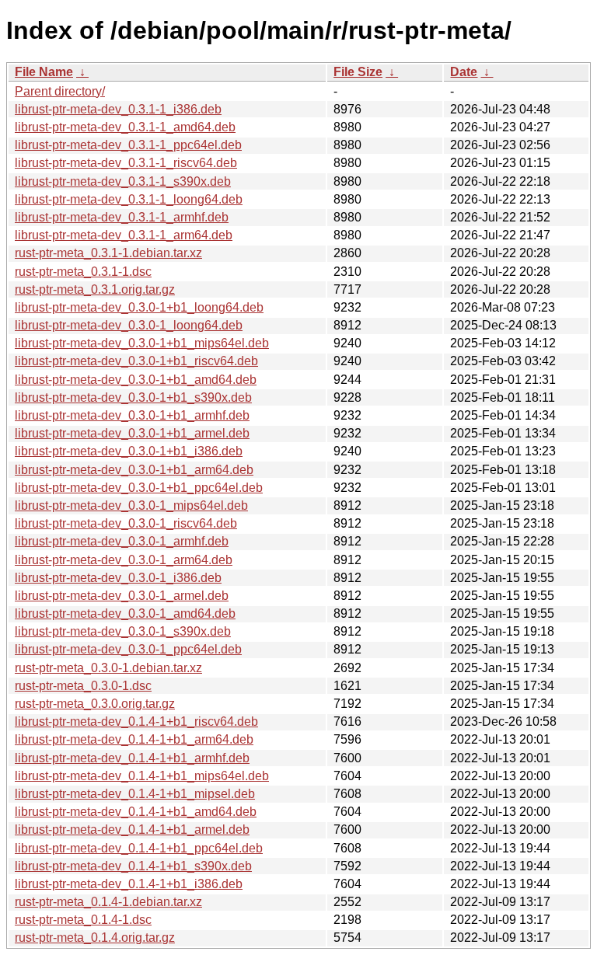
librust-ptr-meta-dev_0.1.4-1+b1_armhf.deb (132, 758)
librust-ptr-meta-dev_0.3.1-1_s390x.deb (123, 181)
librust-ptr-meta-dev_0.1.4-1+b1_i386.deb (129, 884)
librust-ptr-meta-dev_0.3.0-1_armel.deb (122, 595)
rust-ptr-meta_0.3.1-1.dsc (83, 271)
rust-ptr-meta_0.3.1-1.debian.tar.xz (108, 253)
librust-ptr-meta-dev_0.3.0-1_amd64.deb (125, 613)
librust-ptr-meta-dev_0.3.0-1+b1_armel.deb (132, 433)
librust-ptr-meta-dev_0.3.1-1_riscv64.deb (126, 162)
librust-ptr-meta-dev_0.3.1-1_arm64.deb (123, 235)
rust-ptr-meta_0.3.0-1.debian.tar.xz (108, 667)
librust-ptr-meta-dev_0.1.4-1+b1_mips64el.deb (142, 775)
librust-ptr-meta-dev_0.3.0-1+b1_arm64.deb (134, 469)
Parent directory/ (60, 91)
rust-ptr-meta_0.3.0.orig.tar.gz (95, 703)
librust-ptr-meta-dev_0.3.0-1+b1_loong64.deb (139, 307)
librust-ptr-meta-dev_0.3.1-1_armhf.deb (122, 217)
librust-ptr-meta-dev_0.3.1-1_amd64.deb (125, 127)
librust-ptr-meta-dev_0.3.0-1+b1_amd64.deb (136, 379)
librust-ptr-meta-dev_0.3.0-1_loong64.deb (129, 325)
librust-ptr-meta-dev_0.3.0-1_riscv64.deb (126, 523)
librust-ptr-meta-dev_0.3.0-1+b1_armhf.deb (132, 415)
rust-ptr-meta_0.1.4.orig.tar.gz (95, 937)
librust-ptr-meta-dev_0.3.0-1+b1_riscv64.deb (136, 361)
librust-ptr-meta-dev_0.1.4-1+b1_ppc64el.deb (139, 848)
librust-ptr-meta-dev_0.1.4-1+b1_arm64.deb (134, 739)
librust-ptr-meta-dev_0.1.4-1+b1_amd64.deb (136, 811)
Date (463, 71)
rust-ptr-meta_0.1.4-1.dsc (83, 919)
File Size (357, 71)
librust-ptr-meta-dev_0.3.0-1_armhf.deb (122, 541)
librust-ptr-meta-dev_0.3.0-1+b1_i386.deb (129, 451)
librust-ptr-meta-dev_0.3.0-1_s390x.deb (123, 631)
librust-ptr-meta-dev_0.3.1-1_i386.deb (118, 109)
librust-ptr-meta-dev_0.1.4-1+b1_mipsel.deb (135, 793)
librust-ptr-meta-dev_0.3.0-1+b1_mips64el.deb (142, 343)
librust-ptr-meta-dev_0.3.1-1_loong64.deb (129, 199)
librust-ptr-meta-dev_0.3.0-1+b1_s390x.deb (133, 397)
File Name (44, 71)
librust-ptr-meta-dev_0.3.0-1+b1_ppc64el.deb (139, 487)
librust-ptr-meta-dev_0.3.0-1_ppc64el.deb (128, 649)
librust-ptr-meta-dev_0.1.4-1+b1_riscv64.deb (136, 721)
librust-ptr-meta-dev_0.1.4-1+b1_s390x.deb (133, 866)
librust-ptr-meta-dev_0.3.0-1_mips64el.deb (131, 505)
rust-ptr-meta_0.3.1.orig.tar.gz (95, 289)
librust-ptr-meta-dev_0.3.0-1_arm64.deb (123, 559)
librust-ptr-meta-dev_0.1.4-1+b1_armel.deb (132, 829)
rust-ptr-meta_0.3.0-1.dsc (83, 685)
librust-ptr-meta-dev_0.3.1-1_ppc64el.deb (128, 145)
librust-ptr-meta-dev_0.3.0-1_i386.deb (118, 577)
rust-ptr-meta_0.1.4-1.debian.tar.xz (108, 901)
